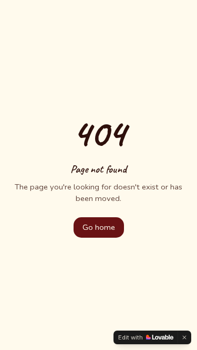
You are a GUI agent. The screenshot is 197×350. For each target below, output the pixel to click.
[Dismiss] (184, 337)
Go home (98, 227)
